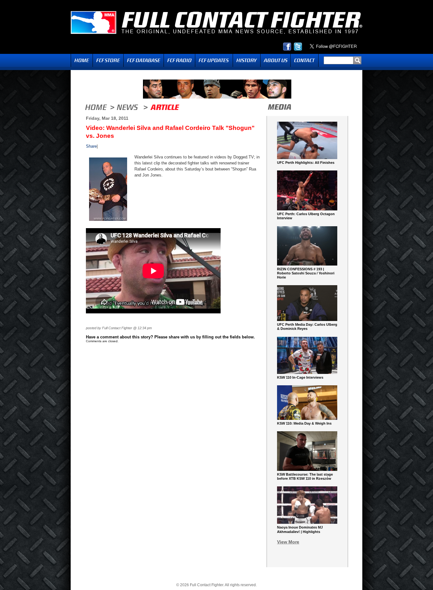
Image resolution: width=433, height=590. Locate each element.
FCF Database (144, 60)
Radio (179, 60)
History (246, 60)
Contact (304, 60)
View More (288, 541)
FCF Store (108, 60)
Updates (214, 60)
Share (91, 146)
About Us (275, 60)
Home (82, 60)
